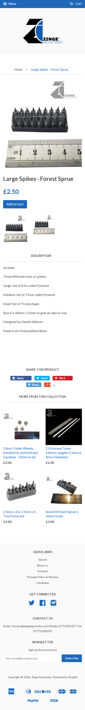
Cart (78, 3)
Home (18, 69)
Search (42, 559)
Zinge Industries (41, 677)
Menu (12, 3)
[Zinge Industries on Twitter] (31, 604)
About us (42, 565)
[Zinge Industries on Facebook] (42, 604)
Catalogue (42, 582)
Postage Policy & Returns (42, 577)
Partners (42, 571)
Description (41, 256)
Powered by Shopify (65, 677)
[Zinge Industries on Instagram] (53, 604)
